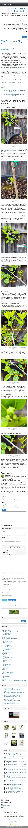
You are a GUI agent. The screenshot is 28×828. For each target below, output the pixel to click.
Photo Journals (6, 634)
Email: (3, 537)
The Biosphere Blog (11, 41)
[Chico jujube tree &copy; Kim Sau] (14, 126)
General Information (6, 630)
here (4, 48)
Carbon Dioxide (8, 633)
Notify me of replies (7, 584)
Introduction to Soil (7, 664)
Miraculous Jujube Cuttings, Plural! (15, 791)
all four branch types (13, 150)
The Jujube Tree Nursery (7, 4)
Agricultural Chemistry (7, 673)
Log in (23, 4)
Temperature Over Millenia (9, 702)
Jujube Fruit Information (7, 637)
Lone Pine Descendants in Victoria (11, 703)
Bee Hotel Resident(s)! (12, 783)
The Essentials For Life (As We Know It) (12, 631)
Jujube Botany (5, 653)
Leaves (5, 658)
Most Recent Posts (6, 79)
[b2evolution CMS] (14, 824)
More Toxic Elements (9, 648)
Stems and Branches (17, 86)
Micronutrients (8, 645)
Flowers (5, 660)
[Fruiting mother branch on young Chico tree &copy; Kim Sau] (14, 444)
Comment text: (5, 544)
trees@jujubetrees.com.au (6, 805)
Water (3, 669)
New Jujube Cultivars (8, 688)
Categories (22, 79)
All (2, 629)
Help (16, 821)
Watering (5, 650)
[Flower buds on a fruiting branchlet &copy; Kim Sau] (14, 370)
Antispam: (4, 587)
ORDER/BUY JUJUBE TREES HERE (17, 9)
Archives (4, 82)
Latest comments (11, 82)
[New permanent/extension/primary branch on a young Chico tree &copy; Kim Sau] (14, 327)
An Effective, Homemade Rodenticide (12, 696)
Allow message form (7, 581)
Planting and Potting (7, 641)
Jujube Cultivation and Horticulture (9, 638)
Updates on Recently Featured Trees (12, 700)
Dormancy (5, 677)
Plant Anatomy (6, 654)
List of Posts (15, 79)
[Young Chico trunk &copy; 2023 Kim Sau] (14, 238)
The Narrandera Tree (12, 792)
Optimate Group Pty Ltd (17, 815)
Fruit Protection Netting (9, 698)
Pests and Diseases (7, 652)
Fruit (4, 661)
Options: (4, 576)
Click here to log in (5, 535)
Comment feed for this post (14, 606)
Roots (4, 656)
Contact (13, 821)
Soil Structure (6, 668)
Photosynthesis (6, 676)
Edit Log (19, 82)
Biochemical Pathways (8, 675)
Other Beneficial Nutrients (10, 646)
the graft (5, 150)
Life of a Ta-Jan (5, 636)
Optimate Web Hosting (16, 819)
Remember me (6, 578)
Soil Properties (6, 667)
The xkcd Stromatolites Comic (14, 788)
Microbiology (5, 679)
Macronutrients (8, 644)
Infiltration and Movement (8, 672)
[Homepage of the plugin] (8, 546)
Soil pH (4, 665)
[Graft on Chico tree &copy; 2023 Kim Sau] (14, 180)
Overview (5, 671)
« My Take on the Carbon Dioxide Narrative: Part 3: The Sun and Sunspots (14, 91)
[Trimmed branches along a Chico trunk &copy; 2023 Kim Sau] (14, 275)
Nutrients (5, 642)
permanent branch (15, 291)
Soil (3, 663)
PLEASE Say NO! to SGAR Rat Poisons (12, 695)
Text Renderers (21, 573)
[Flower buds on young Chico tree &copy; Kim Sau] (14, 413)
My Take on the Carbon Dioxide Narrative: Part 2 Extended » (14, 95)
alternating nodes (20, 257)
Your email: (24, 31)
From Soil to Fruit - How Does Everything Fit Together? (14, 680)
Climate (5, 640)
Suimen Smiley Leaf (8, 699)
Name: (3, 531)
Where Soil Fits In (8, 649)
